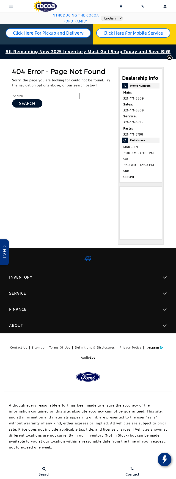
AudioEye (88, 358)
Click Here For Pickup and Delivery (48, 33)
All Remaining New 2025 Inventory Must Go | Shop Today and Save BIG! (88, 51)
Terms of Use (59, 347)
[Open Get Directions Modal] (121, 6)
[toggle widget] (164, 459)
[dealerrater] (88, 259)
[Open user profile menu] (165, 6)
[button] (170, 58)
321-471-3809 (133, 98)
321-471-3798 (133, 134)
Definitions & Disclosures (95, 347)
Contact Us (18, 347)
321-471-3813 (133, 122)
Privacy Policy (130, 347)
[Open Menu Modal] (11, 6)
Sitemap (38, 347)
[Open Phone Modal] (143, 6)
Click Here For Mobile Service (133, 33)
